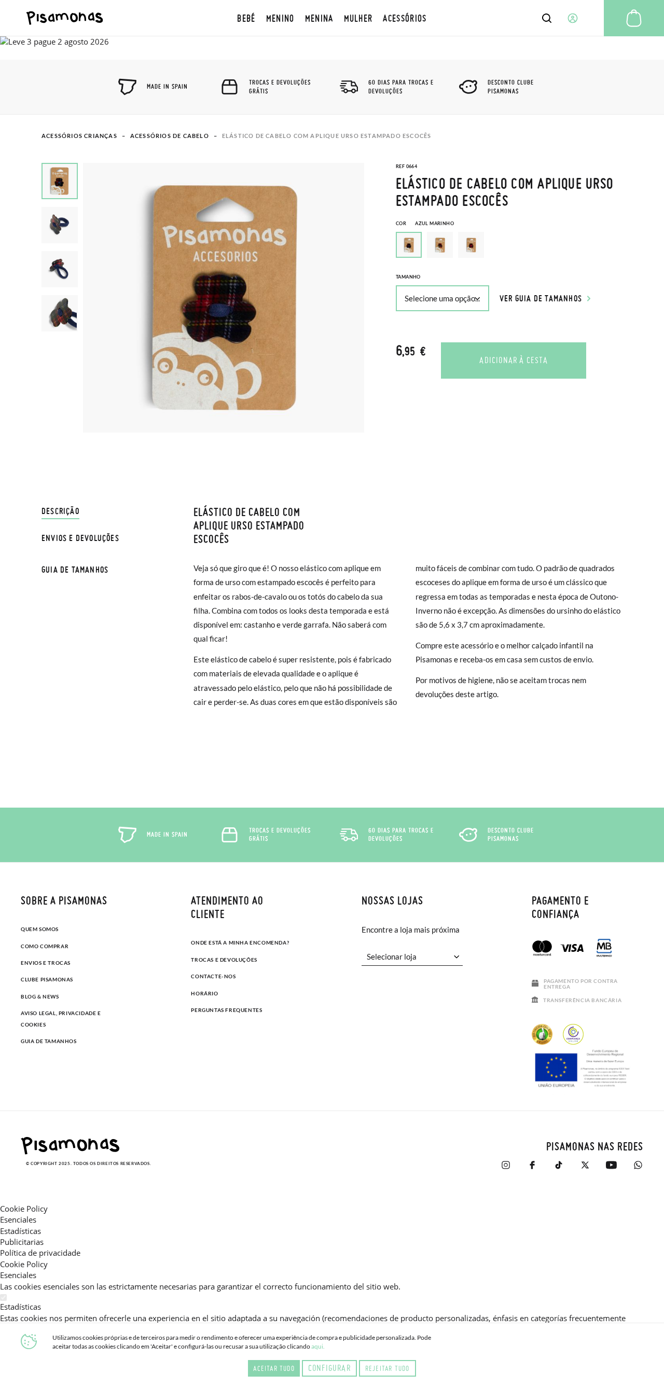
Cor (425, 223)
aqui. (318, 1346)
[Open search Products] (547, 18)
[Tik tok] (558, 1165)
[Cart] (634, 18)
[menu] (332, 18)
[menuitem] (246, 18)
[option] (440, 245)
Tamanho (408, 277)
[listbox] (509, 247)
